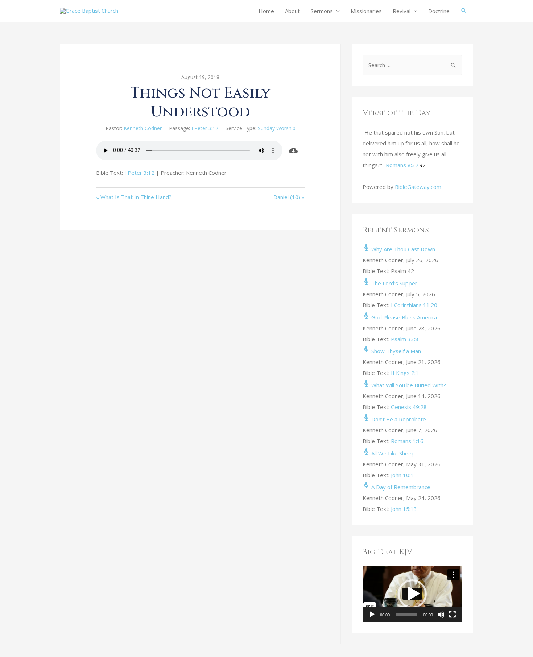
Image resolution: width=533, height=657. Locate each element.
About (292, 11)
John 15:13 (404, 508)
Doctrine (439, 11)
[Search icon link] (464, 11)
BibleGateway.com (418, 186)
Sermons (322, 11)
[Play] (372, 614)
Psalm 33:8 (404, 339)
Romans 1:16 (407, 441)
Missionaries (366, 11)
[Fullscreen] (452, 614)
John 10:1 (402, 475)
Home (266, 11)
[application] (412, 594)
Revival (401, 11)
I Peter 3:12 (204, 128)
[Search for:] (412, 65)
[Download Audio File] (293, 150)
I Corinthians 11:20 (414, 305)
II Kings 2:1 (405, 372)
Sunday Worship (277, 128)
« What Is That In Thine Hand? (134, 197)
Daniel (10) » (289, 197)
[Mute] (441, 614)
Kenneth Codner (143, 128)
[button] (412, 593)
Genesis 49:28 (409, 406)
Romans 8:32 (402, 165)
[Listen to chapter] (422, 165)
